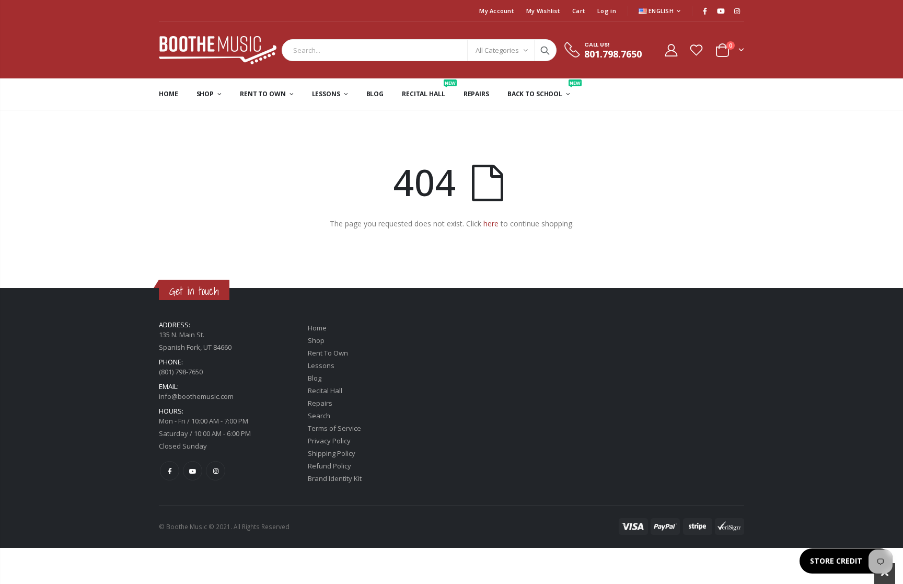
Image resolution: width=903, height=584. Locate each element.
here (491, 223)
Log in (606, 11)
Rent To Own (328, 353)
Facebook (169, 470)
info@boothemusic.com (196, 396)
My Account (496, 11)
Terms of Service (334, 428)
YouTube (192, 470)
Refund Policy (329, 466)
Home (317, 328)
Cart (578, 11)
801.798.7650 (613, 54)
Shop (316, 340)
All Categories (497, 50)
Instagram (215, 470)
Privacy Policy (329, 440)
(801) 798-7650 (181, 371)
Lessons (321, 365)
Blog (314, 378)
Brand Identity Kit (335, 478)
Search (545, 50)
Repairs (320, 403)
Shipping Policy (331, 453)
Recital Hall (325, 390)
